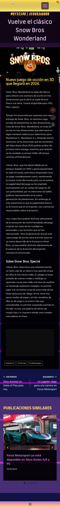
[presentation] (30, 432)
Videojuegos (39, 13)
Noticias (18, 13)
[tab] (24, 483)
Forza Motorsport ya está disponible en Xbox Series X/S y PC (28, 459)
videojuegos (35, 363)
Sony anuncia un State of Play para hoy (13, 383)
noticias (22, 363)
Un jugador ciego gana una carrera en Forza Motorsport (45, 383)
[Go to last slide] (8, 447)
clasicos (10, 363)
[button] (58, 2)
